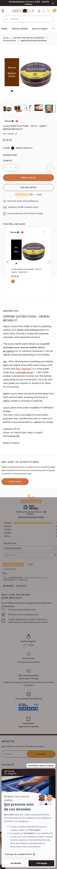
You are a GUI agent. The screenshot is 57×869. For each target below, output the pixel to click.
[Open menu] (3, 11)
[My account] (44, 11)
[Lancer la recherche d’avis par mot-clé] (55, 555)
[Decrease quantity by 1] (5, 167)
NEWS (4, 28)
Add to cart (27, 177)
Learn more (15, 481)
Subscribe (41, 754)
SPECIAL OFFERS (20, 28)
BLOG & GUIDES (40, 28)
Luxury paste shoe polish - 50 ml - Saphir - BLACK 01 (27, 270)
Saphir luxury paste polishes (34, 40)
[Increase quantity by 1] (16, 167)
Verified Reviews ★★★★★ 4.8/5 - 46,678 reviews (29, 3)
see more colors (10, 155)
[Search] (7, 19)
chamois (25, 368)
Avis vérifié (11, 569)
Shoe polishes (9, 40)
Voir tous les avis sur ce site (30, 517)
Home (6, 38)
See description (28, 187)
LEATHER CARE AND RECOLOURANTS (29, 38)
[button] (38, 11)
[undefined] (45, 512)
